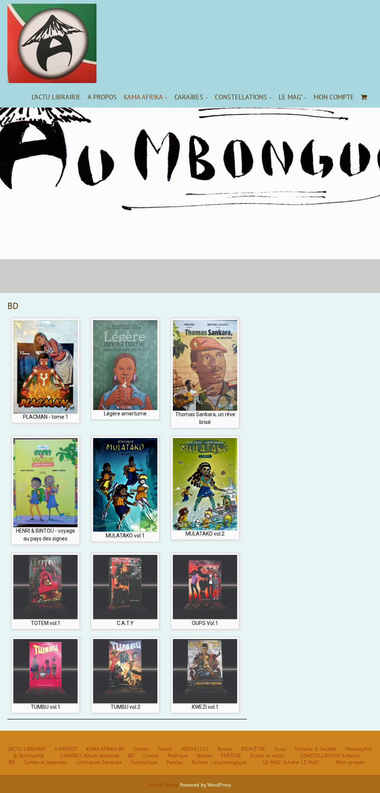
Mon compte (334, 97)
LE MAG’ (290, 97)
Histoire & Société (315, 749)
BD (121, 749)
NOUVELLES (194, 749)
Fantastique (144, 762)
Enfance (351, 755)
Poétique (178, 755)
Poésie (165, 749)
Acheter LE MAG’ (301, 762)
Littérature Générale (99, 762)
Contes (141, 749)
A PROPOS (102, 97)
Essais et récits (267, 755)
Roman (224, 749)
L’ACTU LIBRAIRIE (56, 97)
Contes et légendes (45, 762)
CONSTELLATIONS (241, 97)
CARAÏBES (188, 97)
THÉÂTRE (231, 755)
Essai (280, 749)
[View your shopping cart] (364, 97)
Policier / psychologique (219, 762)
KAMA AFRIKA (143, 97)
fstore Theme (164, 785)
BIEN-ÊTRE (253, 749)
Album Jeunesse (101, 755)
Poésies (174, 762)
